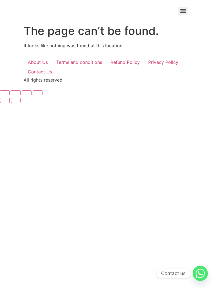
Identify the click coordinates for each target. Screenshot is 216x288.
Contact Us (40, 72)
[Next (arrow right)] (16, 100)
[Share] (27, 92)
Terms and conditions (79, 62)
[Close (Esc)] (37, 92)
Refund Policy (125, 62)
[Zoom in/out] (5, 92)
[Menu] (183, 11)
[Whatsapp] (200, 273)
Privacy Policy (163, 62)
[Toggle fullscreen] (16, 92)
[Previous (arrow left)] (5, 100)
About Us (38, 62)
